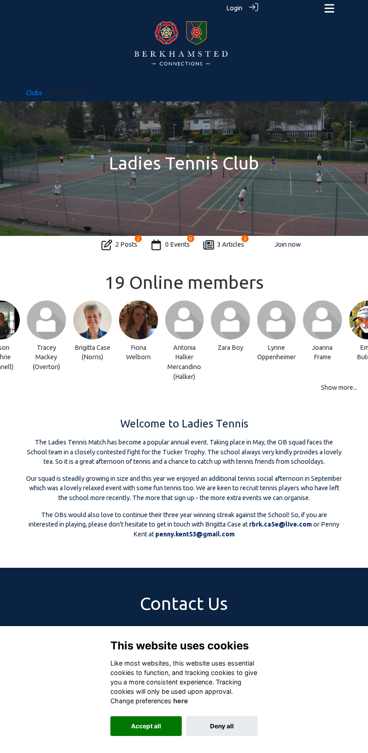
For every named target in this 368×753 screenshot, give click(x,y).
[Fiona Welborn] (138, 320)
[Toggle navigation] (329, 8)
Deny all (222, 726)
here (180, 701)
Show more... (339, 387)
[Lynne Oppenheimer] (276, 320)
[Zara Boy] (230, 320)
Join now (288, 244)
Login (234, 8)
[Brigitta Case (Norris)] (92, 320)
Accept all (146, 726)
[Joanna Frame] (322, 320)
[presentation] (12, 337)
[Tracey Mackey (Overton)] (46, 320)
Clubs (34, 92)
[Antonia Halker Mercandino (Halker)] (184, 320)
